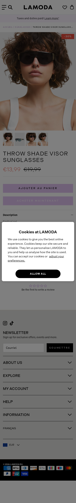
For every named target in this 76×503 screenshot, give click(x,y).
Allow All (38, 273)
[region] (38, 251)
